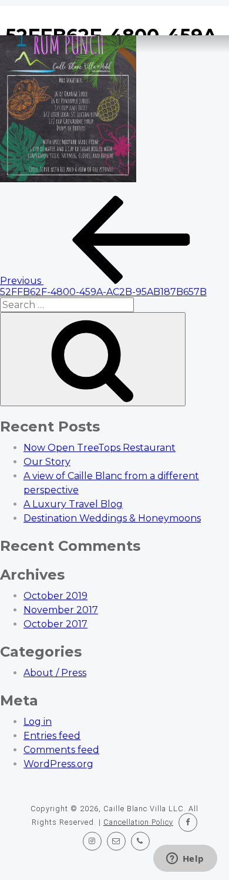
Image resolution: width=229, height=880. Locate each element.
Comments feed (61, 749)
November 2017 (60, 609)
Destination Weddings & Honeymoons (112, 518)
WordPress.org (58, 763)
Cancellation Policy (138, 822)
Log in (37, 721)
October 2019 (55, 595)
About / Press (54, 672)
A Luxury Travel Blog (73, 504)
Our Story (46, 461)
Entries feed (51, 735)
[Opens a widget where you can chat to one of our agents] (185, 859)
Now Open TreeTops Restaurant (99, 447)
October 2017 (55, 624)
